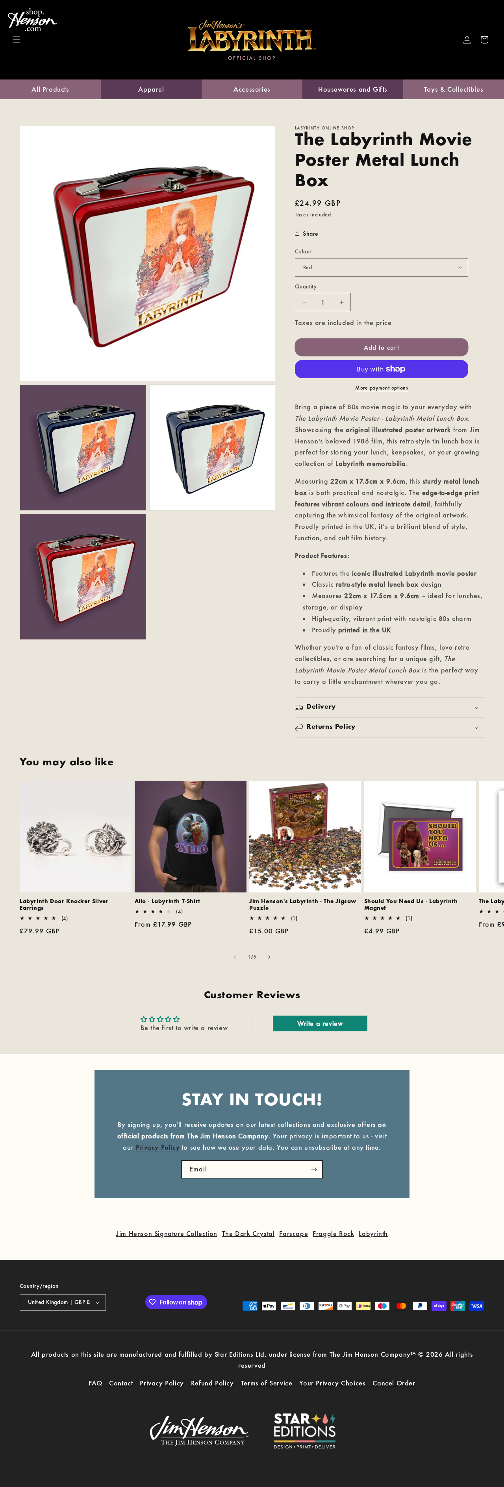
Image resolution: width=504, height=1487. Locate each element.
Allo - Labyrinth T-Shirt (167, 902)
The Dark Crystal (248, 1233)
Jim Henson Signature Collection (166, 1233)
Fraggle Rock (333, 1233)
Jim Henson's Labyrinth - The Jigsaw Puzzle (302, 905)
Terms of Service (267, 1383)
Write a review (320, 1023)
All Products (50, 89)
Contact (121, 1383)
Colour (303, 251)
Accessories (252, 89)
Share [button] (311, 233)
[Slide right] (269, 957)
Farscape (293, 1233)
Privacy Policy (158, 1147)
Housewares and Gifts (352, 89)
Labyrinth (373, 1233)
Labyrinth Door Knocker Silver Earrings (64, 905)
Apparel (151, 89)
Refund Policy (212, 1383)
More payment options (381, 388)
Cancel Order (393, 1383)
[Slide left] (234, 957)
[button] (16, 39)
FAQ (95, 1383)
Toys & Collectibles (453, 89)
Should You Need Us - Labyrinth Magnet (411, 905)
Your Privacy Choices (332, 1383)
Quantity (306, 286)
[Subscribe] (313, 1169)
